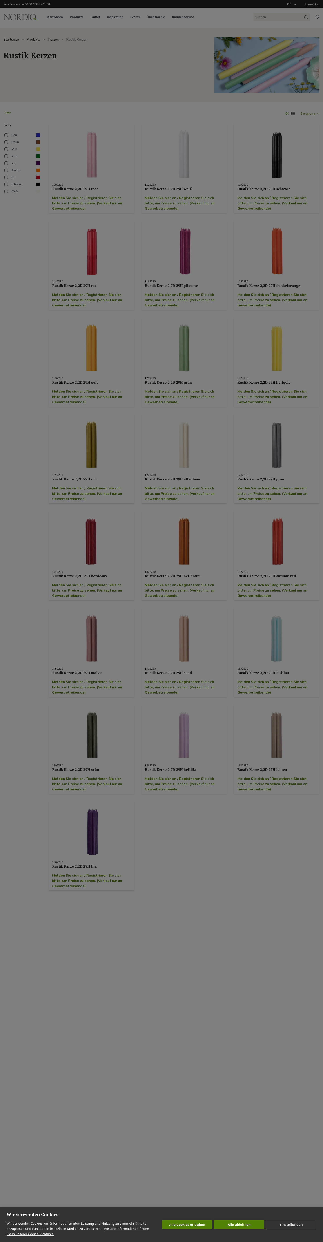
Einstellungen (291, 1224)
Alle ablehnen (239, 1224)
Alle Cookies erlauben (187, 1224)
